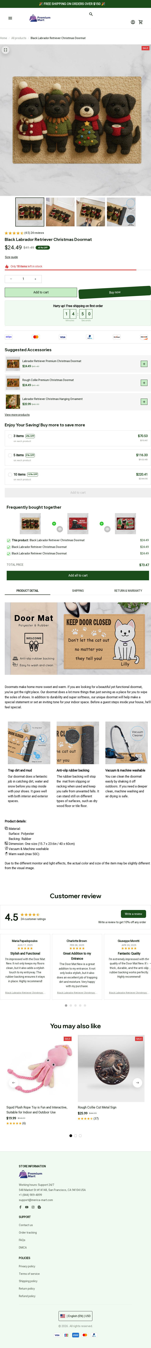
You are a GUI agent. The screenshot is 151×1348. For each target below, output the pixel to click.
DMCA (23, 1247)
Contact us (26, 1225)
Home (3, 38)
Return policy (27, 1288)
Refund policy (27, 1296)
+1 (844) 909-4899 (30, 1194)
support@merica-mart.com (36, 1200)
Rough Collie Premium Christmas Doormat (48, 380)
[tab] (66, 1005)
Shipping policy (28, 1281)
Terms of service (29, 1273)
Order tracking (28, 1232)
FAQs (22, 1240)
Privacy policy (27, 1266)
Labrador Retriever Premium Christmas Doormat (51, 361)
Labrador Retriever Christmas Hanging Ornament (52, 399)
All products (18, 38)
